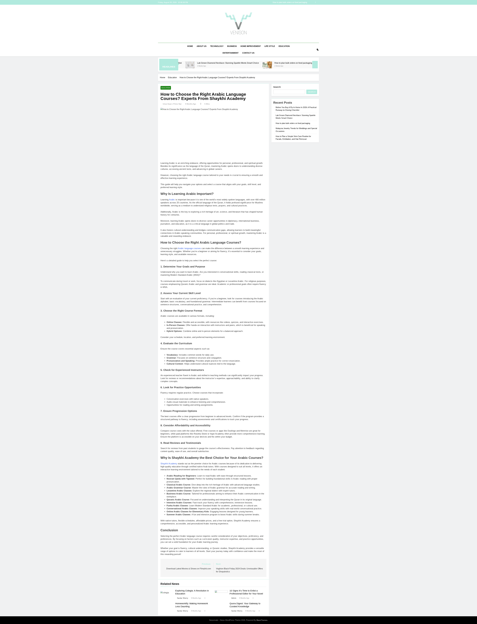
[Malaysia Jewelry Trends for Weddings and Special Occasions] (277, 66)
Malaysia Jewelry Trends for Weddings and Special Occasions (281, 2)
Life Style (269, 46)
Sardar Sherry (182, 598)
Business (232, 46)
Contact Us (248, 53)
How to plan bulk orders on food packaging (250, 63)
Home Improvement (250, 46)
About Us (201, 46)
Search (277, 87)
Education (284, 46)
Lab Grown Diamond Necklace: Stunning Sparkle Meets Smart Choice (185, 63)
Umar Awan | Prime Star (172, 104)
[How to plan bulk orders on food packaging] (224, 66)
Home (190, 46)
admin (233, 598)
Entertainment (230, 53)
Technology (216, 46)
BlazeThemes (262, 620)
